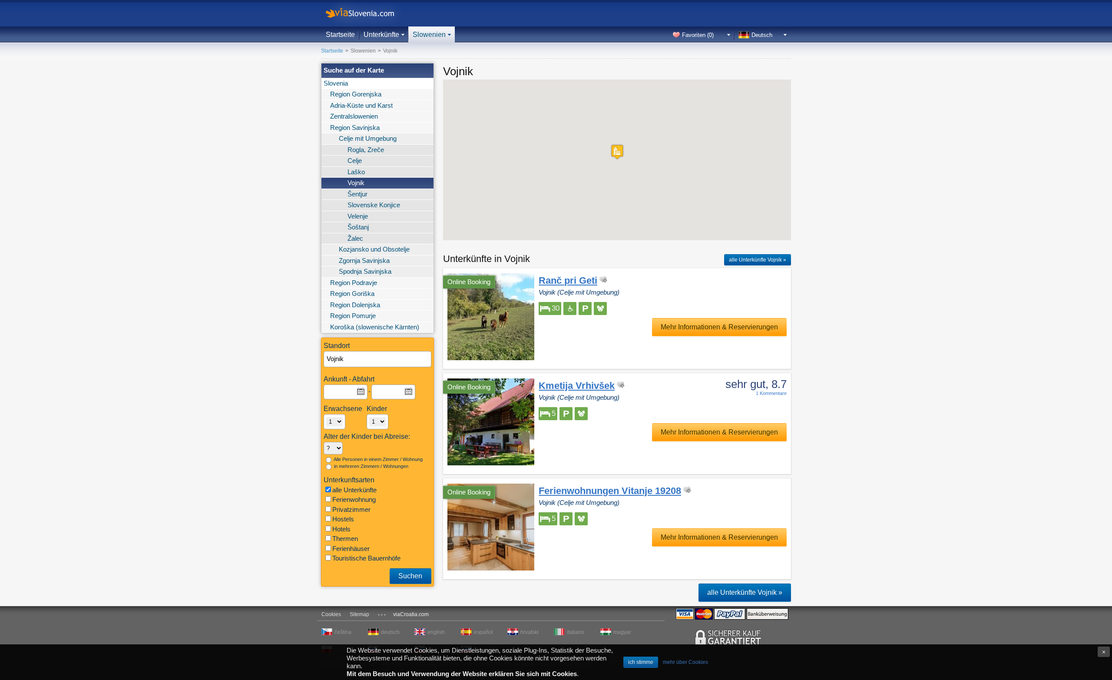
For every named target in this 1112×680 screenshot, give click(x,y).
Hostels (343, 519)
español (483, 632)
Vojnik (356, 182)
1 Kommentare (771, 393)
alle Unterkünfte (354, 490)
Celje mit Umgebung (368, 138)
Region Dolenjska (355, 304)
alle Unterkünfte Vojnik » (757, 260)
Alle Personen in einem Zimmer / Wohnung (378, 459)
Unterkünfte (381, 34)
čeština (342, 632)
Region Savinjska (355, 127)
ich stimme (640, 662)
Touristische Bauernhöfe (366, 558)
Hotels (341, 529)
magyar (622, 632)
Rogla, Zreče (366, 149)
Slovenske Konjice (374, 205)
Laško (356, 172)
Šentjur (357, 194)
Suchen (410, 576)
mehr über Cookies (685, 662)
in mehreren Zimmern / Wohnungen (370, 466)
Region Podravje (353, 282)
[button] (617, 152)
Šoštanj (358, 227)
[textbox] (378, 359)
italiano (575, 632)
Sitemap (359, 614)
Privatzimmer (351, 509)
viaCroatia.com (411, 614)
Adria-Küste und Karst (361, 105)
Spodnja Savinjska (365, 271)
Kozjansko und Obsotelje (374, 249)
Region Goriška (352, 293)
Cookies (331, 614)
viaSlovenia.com (367, 13)
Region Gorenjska (355, 94)
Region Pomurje (353, 315)
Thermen (345, 538)
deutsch (390, 632)
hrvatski (529, 632)
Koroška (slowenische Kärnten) (374, 327)
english (436, 632)
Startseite (340, 34)
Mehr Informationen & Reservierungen (719, 327)
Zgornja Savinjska (364, 260)
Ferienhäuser (351, 548)
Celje (355, 160)
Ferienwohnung (354, 499)
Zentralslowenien (354, 116)
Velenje (358, 216)
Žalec (355, 238)
